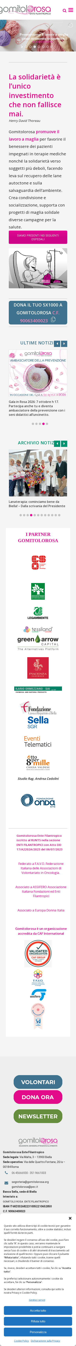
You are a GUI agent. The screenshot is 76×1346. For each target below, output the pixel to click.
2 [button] (36, 424)
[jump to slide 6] (47, 47)
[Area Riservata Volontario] (38, 1087)
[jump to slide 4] (39, 47)
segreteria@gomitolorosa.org (30, 1181)
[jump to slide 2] (30, 47)
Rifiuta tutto (38, 1321)
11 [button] (56, 515)
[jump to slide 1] (26, 47)
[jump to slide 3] (35, 47)
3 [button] (40, 424)
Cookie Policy (21, 1340)
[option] (38, 379)
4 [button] (43, 424)
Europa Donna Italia (49, 910)
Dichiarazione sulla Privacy (45, 1340)
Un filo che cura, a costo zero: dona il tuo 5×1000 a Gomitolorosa (36, 404)
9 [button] (49, 515)
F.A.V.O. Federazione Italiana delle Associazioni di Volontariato (42, 868)
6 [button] (38, 515)
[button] (70, 1218)
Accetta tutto (38, 1310)
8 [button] (45, 515)
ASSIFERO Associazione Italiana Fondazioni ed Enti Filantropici (44, 891)
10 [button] (52, 515)
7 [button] (42, 515)
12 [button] (59, 515)
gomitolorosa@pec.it (25, 1186)
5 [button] (47, 424)
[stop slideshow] (51, 47)
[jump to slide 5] (43, 47)
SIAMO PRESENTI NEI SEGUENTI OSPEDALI (38, 237)
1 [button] (33, 424)
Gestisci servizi (37, 1300)
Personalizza (38, 1332)
